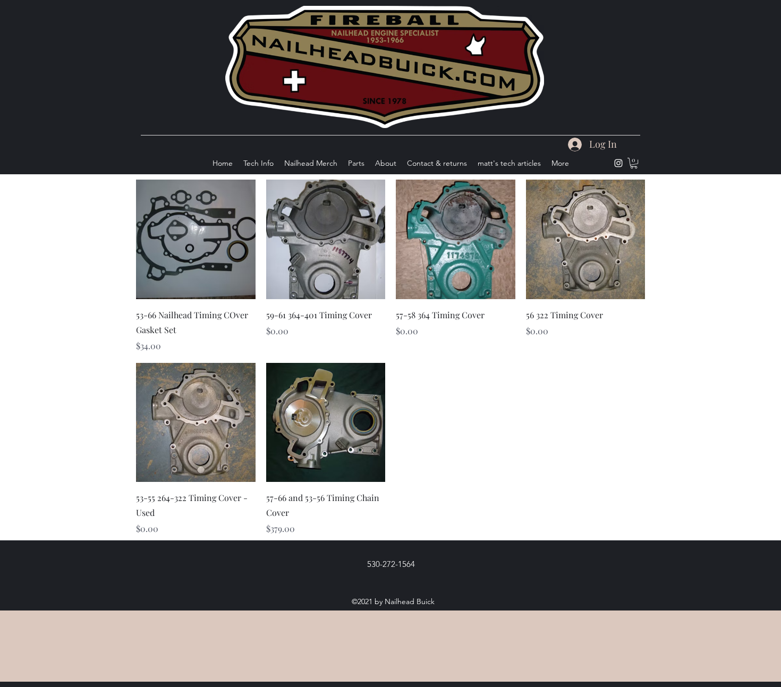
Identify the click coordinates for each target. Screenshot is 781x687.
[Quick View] (196, 239)
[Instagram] (618, 163)
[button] (633, 163)
